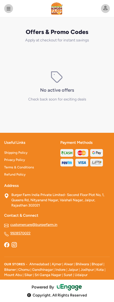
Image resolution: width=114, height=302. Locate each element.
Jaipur (73, 269)
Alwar (68, 264)
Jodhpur (87, 269)
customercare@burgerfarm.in (33, 224)
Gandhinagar (42, 269)
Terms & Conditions (19, 167)
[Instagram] (14, 245)
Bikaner (10, 269)
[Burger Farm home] (57, 8)
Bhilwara (82, 264)
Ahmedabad (39, 264)
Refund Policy (14, 174)
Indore (60, 269)
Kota (100, 269)
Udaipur (81, 275)
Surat (68, 275)
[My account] (105, 8)
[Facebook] (6, 245)
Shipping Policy (15, 153)
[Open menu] (8, 8)
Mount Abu (13, 275)
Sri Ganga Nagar (48, 275)
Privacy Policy (14, 160)
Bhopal (97, 264)
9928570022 (20, 233)
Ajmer (56, 264)
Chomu (24, 269)
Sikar (28, 275)
